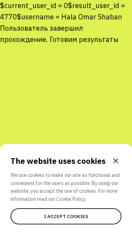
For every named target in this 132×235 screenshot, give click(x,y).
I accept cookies (66, 216)
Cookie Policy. (71, 199)
